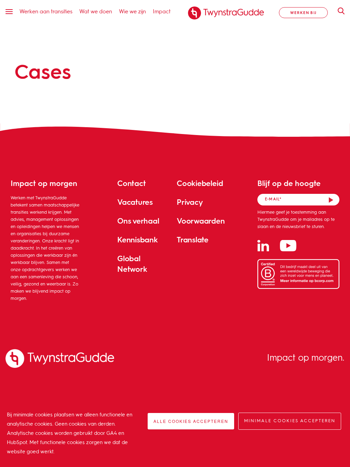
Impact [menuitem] (162, 11)
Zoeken (338, 11)
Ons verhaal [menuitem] (138, 221)
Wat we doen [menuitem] (95, 11)
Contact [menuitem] (131, 183)
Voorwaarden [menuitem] (201, 221)
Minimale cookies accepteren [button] (289, 421)
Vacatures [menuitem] (135, 202)
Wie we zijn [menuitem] (132, 11)
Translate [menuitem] (192, 239)
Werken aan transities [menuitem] (45, 11)
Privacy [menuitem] (190, 202)
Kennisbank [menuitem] (137, 239)
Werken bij (303, 12)
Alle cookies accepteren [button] (190, 421)
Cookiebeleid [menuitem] (200, 183)
